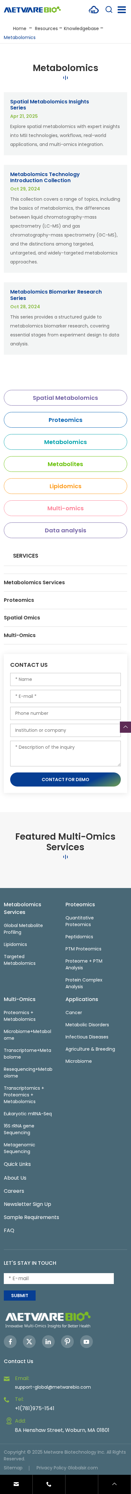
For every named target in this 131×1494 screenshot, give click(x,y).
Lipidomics (65, 486)
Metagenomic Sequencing (19, 1148)
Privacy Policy (51, 1468)
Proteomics (65, 420)
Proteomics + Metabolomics (20, 1015)
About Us (15, 1178)
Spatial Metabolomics (65, 398)
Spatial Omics (22, 617)
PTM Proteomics (83, 949)
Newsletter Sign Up (27, 1204)
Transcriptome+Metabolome (27, 1053)
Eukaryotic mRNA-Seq (28, 1113)
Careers (14, 1191)
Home (19, 28)
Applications (82, 999)
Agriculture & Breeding (90, 1049)
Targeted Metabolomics (20, 959)
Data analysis (65, 530)
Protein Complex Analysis (84, 983)
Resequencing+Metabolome (28, 1072)
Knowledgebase (81, 28)
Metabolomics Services (34, 582)
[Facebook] (10, 1341)
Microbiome (79, 1061)
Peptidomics (79, 936)
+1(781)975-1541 (34, 1408)
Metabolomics (20, 37)
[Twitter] (29, 1341)
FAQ (9, 1230)
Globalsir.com (83, 1468)
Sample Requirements (31, 1217)
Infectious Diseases (87, 1037)
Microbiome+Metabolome (27, 1034)
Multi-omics (65, 508)
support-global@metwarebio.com (53, 1387)
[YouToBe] (86, 1341)
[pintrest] (67, 1341)
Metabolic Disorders (87, 1025)
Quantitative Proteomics (80, 921)
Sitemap (13, 1468)
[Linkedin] (48, 1341)
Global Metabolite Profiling (23, 928)
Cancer (74, 1012)
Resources (46, 28)
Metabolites (65, 464)
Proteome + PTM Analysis (84, 964)
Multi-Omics (20, 635)
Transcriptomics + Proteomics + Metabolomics (24, 1095)
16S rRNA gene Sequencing (19, 1129)
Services (25, 556)
